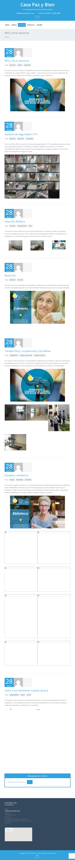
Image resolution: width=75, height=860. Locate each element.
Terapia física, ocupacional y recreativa (28, 351)
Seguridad (20, 139)
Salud (30, 226)
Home (7, 37)
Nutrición (10, 275)
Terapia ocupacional (26, 355)
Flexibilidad (19, 480)
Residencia (28, 480)
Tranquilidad (29, 139)
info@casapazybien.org (25, 13)
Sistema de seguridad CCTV (21, 134)
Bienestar (12, 65)
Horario (22, 695)
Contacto (31, 25)
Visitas (29, 695)
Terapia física (14, 355)
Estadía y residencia (16, 475)
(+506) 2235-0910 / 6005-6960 (49, 13)
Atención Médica (15, 221)
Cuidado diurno (22, 226)
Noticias (22, 25)
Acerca (13, 25)
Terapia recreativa (39, 355)
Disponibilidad (14, 695)
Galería (39, 25)
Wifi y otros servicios (17, 60)
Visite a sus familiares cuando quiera (26, 690)
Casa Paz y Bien (37, 4)
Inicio (7, 25)
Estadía (19, 65)
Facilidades (27, 65)
